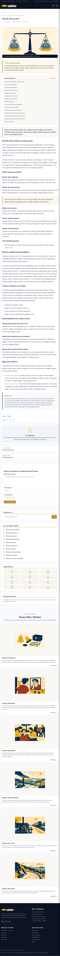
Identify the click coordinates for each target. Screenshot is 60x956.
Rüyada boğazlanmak (8, 750)
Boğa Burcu (4, 935)
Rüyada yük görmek (11, 384)
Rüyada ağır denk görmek (11, 90)
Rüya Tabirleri (11, 15)
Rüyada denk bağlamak (11, 87)
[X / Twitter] (13, 420)
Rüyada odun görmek (11, 555)
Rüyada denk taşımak (10, 93)
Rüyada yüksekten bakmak (10, 798)
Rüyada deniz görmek (11, 545)
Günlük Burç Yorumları (6, 930)
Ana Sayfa (4, 15)
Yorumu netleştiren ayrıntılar (12, 107)
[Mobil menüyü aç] (57, 5)
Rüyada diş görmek (11, 542)
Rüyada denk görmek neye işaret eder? (15, 113)
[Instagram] (2, 921)
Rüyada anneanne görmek (12, 529)
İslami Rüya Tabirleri (37, 914)
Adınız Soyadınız (8, 487)
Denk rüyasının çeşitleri (11, 84)
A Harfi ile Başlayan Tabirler (39, 916)
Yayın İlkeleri (35, 932)
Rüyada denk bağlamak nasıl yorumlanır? (15, 116)
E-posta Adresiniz (8, 494)
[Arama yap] (53, 5)
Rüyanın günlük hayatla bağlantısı (13, 104)
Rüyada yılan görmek (11, 536)
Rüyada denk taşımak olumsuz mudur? (15, 118)
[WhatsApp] (10, 420)
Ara (54, 516)
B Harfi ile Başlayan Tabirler (39, 918)
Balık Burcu (4, 939)
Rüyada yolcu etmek (8, 843)
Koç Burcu (3, 932)
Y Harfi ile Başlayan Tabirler (39, 921)
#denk (9, 416)
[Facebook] (6, 921)
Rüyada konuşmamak (8, 658)
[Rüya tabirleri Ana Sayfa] (9, 5)
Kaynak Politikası (36, 935)
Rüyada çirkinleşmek (8, 703)
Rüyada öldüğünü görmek (12, 539)
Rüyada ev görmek (11, 548)
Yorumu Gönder (9, 502)
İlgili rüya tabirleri (9, 121)
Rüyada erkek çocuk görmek (13, 552)
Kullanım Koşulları (36, 939)
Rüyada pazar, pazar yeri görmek (14, 558)
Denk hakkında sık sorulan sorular (13, 110)
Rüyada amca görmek (11, 533)
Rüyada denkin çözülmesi (11, 96)
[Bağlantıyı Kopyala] (7, 420)
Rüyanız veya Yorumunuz (10, 474)
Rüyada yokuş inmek (8, 889)
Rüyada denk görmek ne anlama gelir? (14, 81)
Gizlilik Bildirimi (35, 937)
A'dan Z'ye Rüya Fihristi (38, 912)
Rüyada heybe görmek (12, 375)
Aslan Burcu (4, 937)
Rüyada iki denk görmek (11, 98)
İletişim (33, 941)
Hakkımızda (35, 930)
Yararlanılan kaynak (10, 101)
